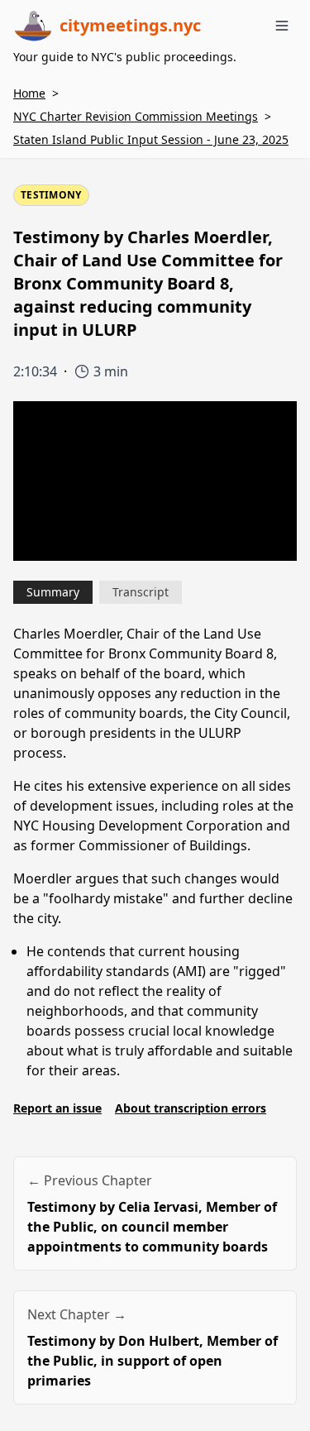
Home (29, 93)
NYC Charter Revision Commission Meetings (135, 116)
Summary (52, 592)
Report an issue (57, 1108)
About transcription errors (190, 1108)
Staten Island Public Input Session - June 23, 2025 (151, 139)
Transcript (140, 592)
